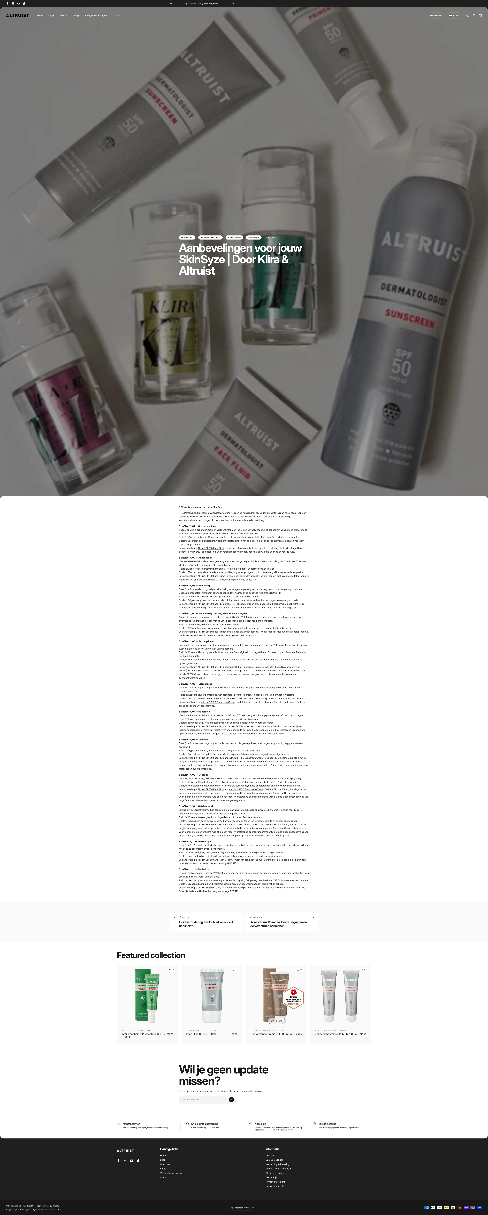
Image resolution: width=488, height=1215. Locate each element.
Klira (181, 513)
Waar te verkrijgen (275, 1173)
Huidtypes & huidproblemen (210, 237)
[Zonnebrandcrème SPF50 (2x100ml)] (340, 995)
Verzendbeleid (56, 1210)
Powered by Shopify (50, 1206)
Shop (163, 1160)
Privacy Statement (275, 1181)
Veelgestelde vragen (171, 1173)
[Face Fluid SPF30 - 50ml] (211, 995)
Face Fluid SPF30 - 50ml (201, 1034)
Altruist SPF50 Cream (209, 887)
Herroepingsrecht (275, 1186)
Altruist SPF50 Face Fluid (211, 548)
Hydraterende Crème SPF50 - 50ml (271, 1034)
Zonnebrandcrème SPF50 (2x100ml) (336, 1034)
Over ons (165, 1164)
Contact (164, 1177)
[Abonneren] (231, 1099)
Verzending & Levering (277, 1164)
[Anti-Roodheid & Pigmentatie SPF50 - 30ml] (147, 995)
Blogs (163, 1168)
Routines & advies (234, 237)
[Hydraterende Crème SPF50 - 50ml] (276, 995)
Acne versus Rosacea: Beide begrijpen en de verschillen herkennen (278, 924)
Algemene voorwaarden (41, 1210)
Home (163, 1155)
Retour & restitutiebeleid (278, 1168)
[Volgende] (233, 3)
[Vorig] (171, 3)
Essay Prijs (271, 1177)
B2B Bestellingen (274, 1160)
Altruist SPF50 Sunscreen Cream (244, 667)
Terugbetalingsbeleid (13, 1210)
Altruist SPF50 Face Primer (212, 576)
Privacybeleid (26, 1210)
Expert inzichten (187, 237)
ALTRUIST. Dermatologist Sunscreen (138, 1031)
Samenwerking (253, 237)
